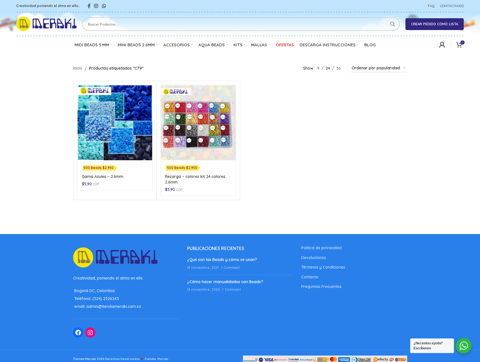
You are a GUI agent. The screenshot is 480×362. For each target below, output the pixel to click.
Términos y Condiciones (323, 267)
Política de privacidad (321, 247)
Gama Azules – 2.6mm (102, 176)
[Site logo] (46, 23)
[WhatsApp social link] (104, 6)
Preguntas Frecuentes (321, 286)
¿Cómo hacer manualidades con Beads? (225, 281)
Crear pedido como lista (434, 24)
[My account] (442, 44)
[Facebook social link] (89, 6)
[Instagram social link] (96, 6)
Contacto (309, 276)
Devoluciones (313, 257)
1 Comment (230, 267)
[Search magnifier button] (393, 24)
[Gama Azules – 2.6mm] (115, 122)
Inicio (77, 68)
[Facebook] (78, 332)
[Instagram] (90, 332)
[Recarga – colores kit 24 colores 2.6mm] (198, 122)
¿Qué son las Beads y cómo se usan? (222, 259)
